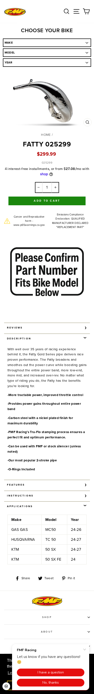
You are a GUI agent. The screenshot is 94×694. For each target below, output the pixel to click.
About (47, 631)
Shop (47, 617)
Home (46, 135)
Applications (20, 506)
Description (19, 338)
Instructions (20, 495)
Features (16, 484)
